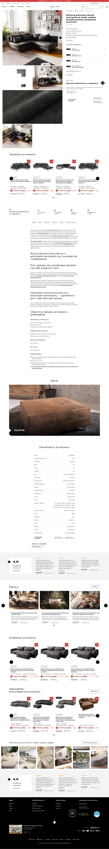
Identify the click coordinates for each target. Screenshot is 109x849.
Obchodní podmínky (37, 805)
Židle (10, 805)
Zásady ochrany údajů (38, 810)
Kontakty (34, 803)
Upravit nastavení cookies (65, 843)
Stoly (10, 810)
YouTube (58, 808)
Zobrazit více (61, 570)
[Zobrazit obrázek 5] (17, 136)
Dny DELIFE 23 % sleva (43, 1)
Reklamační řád (36, 808)
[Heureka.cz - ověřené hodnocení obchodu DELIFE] (97, 814)
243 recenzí (17, 570)
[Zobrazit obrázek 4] (32, 107)
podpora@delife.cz (97, 101)
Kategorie (71, 10)
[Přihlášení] (102, 6)
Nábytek (76, 10)
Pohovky (82, 10)
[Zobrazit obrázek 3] (47, 78)
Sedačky (11, 803)
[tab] (52, 197)
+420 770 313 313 (94, 3)
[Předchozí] (4, 38)
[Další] (60, 38)
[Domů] (54, 6)
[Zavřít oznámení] (108, 1)
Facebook (58, 803)
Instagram (58, 805)
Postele (11, 808)
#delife (50, 743)
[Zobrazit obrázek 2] (17, 78)
